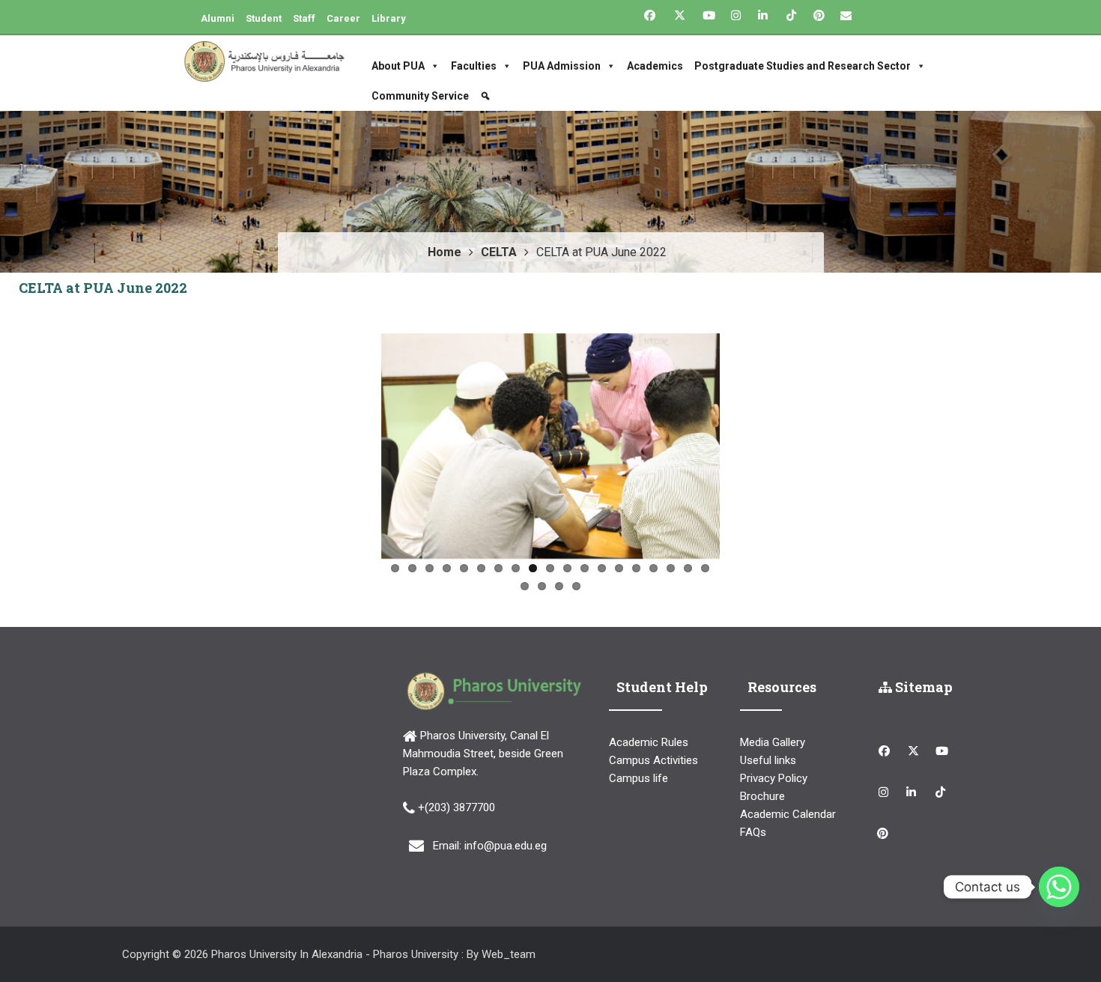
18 (688, 568)
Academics (655, 66)
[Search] (487, 96)
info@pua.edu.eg (505, 845)
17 (671, 568)
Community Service (420, 96)
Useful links (768, 760)
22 (559, 586)
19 (705, 568)
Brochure (762, 796)
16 (653, 568)
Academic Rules (648, 742)
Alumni (217, 18)
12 (584, 568)
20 (525, 586)
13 (602, 568)
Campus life (638, 778)
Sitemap (922, 687)
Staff (304, 18)
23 (576, 586)
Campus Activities (653, 760)
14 (619, 568)
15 (636, 568)
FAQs (753, 832)
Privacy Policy (773, 778)
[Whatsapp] (1059, 887)
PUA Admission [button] (562, 66)
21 (542, 586)
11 (567, 568)
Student (264, 18)
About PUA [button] (398, 66)
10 (550, 568)
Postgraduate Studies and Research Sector (802, 66)
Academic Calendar (788, 814)
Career (343, 18)
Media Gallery (772, 742)
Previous (359, 443)
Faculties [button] (474, 66)
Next (742, 443)
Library (388, 18)
